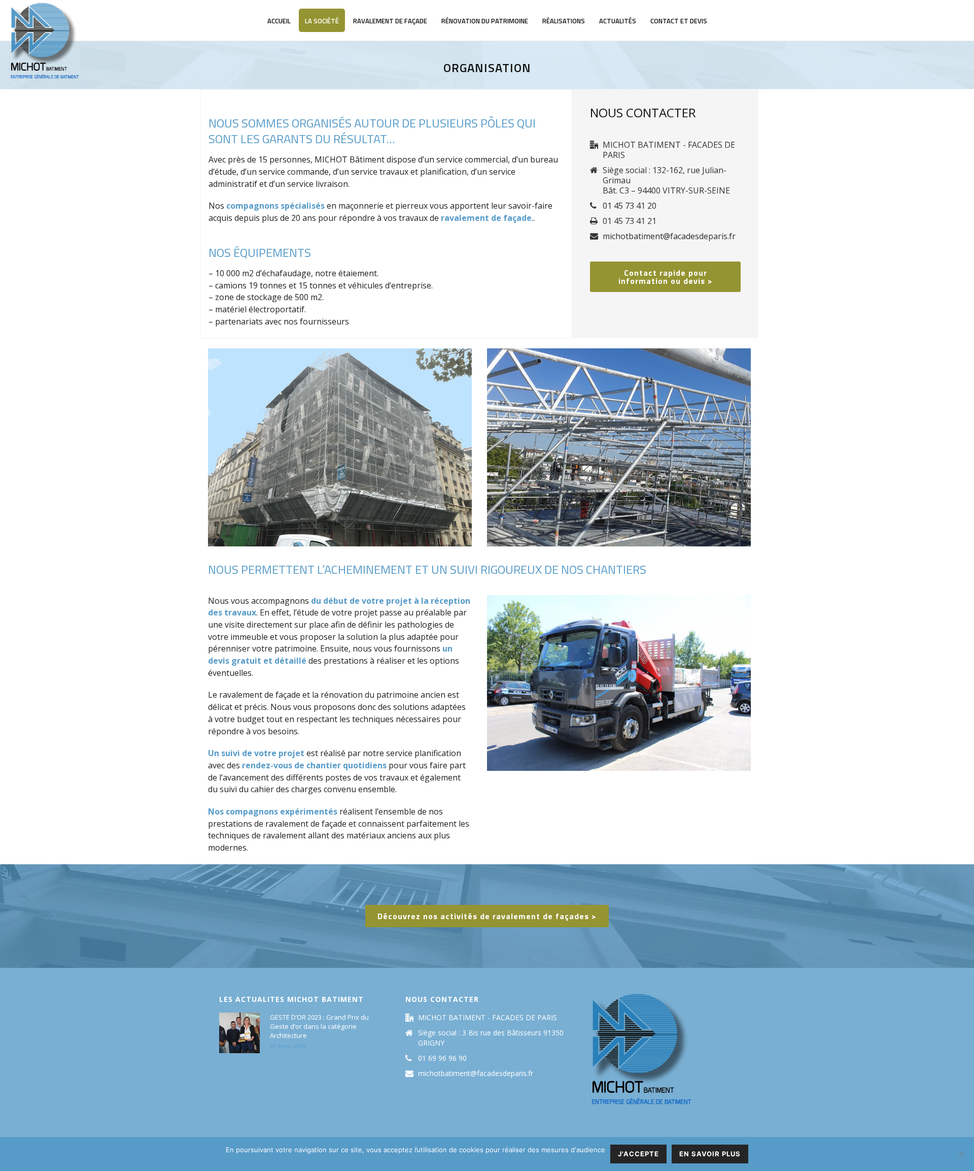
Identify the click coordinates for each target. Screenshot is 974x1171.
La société (322, 21)
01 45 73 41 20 (629, 205)
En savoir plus (710, 1154)
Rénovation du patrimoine (484, 21)
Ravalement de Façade (390, 21)
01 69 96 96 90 (442, 1058)
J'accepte (638, 1154)
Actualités (617, 21)
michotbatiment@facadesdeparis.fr (669, 236)
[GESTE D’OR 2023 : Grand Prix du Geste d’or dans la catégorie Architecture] (239, 1033)
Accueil (279, 21)
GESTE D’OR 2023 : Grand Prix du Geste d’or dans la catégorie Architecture (319, 1026)
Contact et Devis (678, 21)
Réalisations (563, 21)
